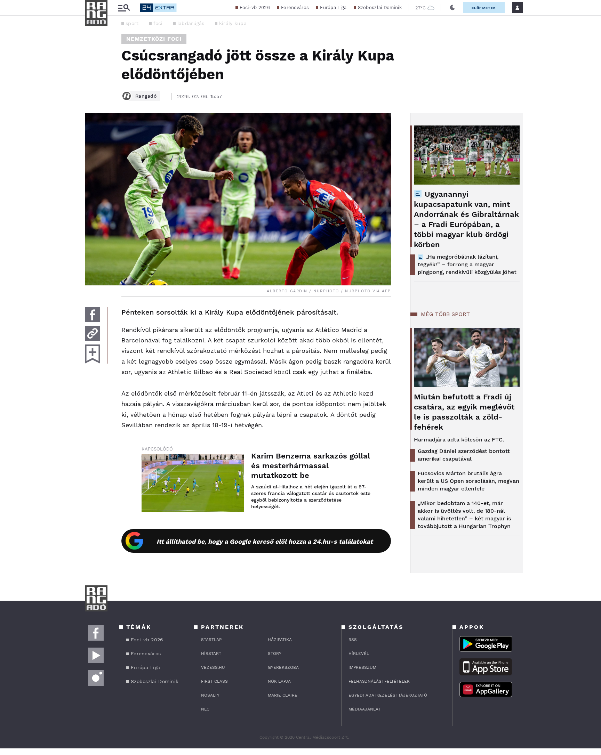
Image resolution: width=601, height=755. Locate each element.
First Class (214, 681)
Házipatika (280, 639)
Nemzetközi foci (154, 38)
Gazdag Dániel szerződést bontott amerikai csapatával (464, 455)
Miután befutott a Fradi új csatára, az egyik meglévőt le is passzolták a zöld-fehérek (464, 411)
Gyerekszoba (283, 667)
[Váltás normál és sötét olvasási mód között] (452, 7)
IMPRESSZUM (362, 667)
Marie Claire (282, 695)
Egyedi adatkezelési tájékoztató (387, 695)
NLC (205, 709)
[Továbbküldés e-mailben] (92, 333)
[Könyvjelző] (92, 354)
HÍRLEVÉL (358, 653)
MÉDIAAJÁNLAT (364, 709)
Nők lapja (279, 681)
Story (274, 653)
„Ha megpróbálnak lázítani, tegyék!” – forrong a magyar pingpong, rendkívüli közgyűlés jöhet (467, 264)
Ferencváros (295, 7)
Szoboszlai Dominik (380, 7)
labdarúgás (191, 23)
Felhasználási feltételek (379, 681)
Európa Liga (333, 7)
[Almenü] (123, 8)
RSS (352, 639)
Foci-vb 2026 (255, 7)
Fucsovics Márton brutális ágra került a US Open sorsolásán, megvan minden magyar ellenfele (468, 481)
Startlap (211, 639)
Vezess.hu (213, 667)
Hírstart (211, 653)
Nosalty (210, 695)
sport (132, 23)
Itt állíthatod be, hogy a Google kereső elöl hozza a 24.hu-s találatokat (265, 541)
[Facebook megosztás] (92, 314)
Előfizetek (484, 8)
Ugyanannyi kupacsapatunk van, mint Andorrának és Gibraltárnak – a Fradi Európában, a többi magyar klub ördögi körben (466, 219)
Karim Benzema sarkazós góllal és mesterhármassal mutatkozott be (310, 466)
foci (158, 23)
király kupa (233, 23)
